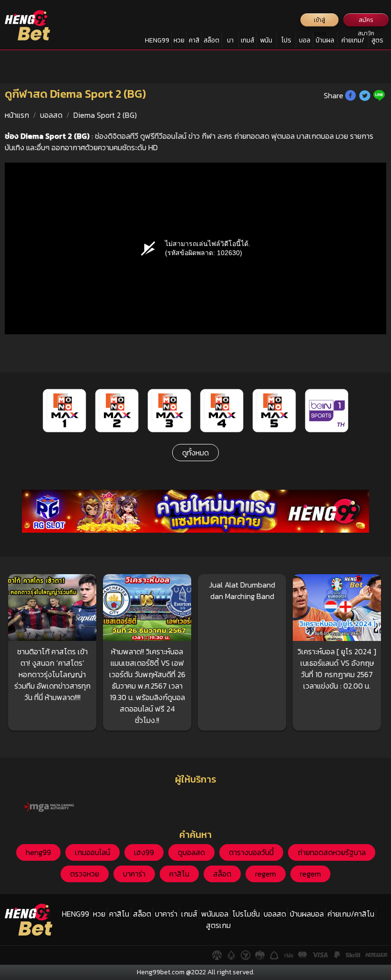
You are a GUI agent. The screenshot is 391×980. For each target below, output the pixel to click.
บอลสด (304, 42)
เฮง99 (144, 852)
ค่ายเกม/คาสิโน (352, 42)
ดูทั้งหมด (195, 452)
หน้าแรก (17, 115)
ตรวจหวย (84, 873)
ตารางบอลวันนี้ (251, 852)
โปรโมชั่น (286, 42)
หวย (179, 40)
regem (265, 873)
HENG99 (157, 40)
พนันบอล (266, 42)
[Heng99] (27, 25)
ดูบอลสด (191, 852)
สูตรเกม (377, 42)
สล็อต (211, 40)
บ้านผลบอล (325, 42)
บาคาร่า (230, 42)
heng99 (38, 852)
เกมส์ (247, 40)
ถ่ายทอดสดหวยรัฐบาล (332, 852)
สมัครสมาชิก (366, 21)
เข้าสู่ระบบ (319, 21)
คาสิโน (194, 42)
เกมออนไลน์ (92, 852)
